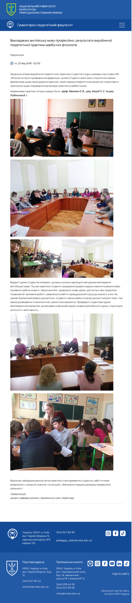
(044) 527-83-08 (65, 587)
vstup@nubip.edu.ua (68, 593)
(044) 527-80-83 (65, 532)
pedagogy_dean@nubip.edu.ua (74, 540)
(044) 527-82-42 (31, 581)
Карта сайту (121, 573)
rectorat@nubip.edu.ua (35, 586)
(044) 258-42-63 (65, 584)
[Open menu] (122, 25)
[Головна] (12, 568)
